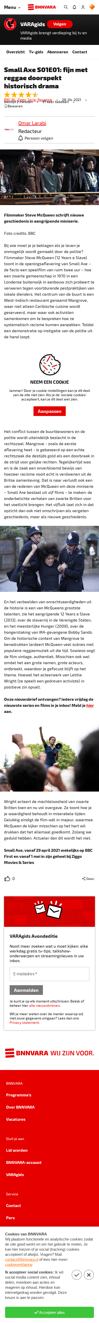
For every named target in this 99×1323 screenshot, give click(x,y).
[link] (9, 129)
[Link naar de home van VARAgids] (10, 24)
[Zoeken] (65, 7)
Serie (33, 99)
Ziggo (22, 99)
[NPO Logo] (92, 7)
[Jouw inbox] (74, 7)
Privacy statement (24, 1022)
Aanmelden (26, 990)
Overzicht (15, 51)
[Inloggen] (83, 7)
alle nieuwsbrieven (44, 1005)
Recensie (45, 99)
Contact (79, 51)
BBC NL (10, 99)
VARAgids (32, 24)
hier (90, 705)
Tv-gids (36, 51)
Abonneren (57, 51)
